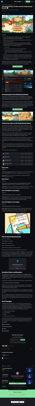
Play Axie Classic (8, 194)
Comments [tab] (4, 355)
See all (4, 386)
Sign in (32, 1)
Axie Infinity (7, 370)
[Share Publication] (24, 1)
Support (4, 328)
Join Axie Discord (6, 324)
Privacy (17, 399)
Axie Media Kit (6, 331)
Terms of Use (21, 385)
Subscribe (28, 1)
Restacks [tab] (7, 355)
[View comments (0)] (6, 13)
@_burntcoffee (19, 234)
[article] (17, 370)
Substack (13, 404)
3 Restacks (12, 345)
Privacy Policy (24, 386)
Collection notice (23, 399)
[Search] (22, 1)
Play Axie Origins (8, 206)
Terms (19, 399)
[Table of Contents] (1, 203)
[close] (25, 372)
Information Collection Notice (17, 386)
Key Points (3, 369)
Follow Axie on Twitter (7, 326)
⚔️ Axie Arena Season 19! (7, 368)
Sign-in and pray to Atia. (9, 171)
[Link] (0, 94)
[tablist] (5, 355)
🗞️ (2, 331)
